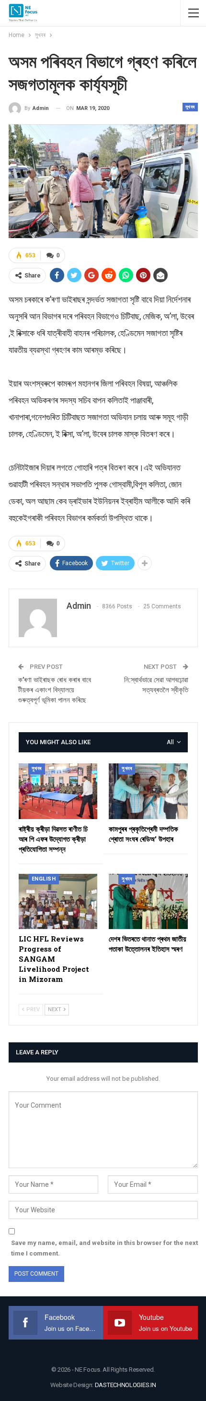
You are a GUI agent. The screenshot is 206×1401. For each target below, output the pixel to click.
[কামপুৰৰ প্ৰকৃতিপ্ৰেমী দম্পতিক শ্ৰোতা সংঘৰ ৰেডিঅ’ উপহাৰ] (148, 791)
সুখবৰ (190, 106)
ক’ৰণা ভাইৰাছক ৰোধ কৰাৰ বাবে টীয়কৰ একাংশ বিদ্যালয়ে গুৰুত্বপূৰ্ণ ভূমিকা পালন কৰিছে (54, 690)
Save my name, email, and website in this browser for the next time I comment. (104, 1248)
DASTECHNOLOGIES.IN (125, 1385)
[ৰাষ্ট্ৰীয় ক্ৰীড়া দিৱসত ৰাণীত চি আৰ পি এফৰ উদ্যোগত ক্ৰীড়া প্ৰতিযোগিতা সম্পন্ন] (58, 791)
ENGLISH (44, 879)
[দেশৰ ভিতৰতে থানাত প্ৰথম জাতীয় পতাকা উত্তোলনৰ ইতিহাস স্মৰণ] (148, 901)
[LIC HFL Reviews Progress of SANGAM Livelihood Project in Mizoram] (58, 901)
